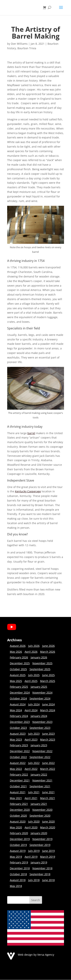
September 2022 (40, 757)
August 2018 (18, 880)
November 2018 (42, 868)
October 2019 (18, 845)
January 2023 (39, 745)
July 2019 (34, 851)
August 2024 (18, 704)
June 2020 (48, 821)
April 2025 (31, 681)
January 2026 (39, 657)
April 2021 (31, 798)
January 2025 (39, 686)
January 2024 (39, 716)
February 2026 (19, 657)
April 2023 (31, 739)
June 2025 (48, 675)
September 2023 (40, 728)
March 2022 (47, 769)
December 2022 (20, 751)
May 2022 (16, 769)
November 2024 (42, 692)
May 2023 (16, 739)
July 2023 (34, 733)
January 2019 (39, 862)
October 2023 (18, 728)
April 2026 (31, 651)
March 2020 (47, 827)
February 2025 (19, 686)
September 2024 (40, 698)
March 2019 (47, 856)
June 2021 (48, 792)
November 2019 (42, 839)
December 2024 (20, 692)
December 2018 (20, 868)
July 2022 (34, 763)
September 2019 (40, 845)
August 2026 (18, 646)
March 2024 (47, 710)
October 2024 (18, 698)
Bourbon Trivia (26, 48)
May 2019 (16, 856)
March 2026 (47, 651)
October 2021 (18, 786)
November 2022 (42, 751)
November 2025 (42, 663)
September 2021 (40, 786)
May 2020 (16, 827)
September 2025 (40, 669)
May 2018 (16, 886)
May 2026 (16, 651)
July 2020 (34, 821)
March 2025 (47, 681)
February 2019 (19, 862)
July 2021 (34, 792)
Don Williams (19, 43)
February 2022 (19, 774)
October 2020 (18, 815)
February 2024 (19, 716)
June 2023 (48, 733)
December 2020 (20, 810)
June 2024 (48, 704)
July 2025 (34, 675)
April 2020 (31, 827)
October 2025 (18, 669)
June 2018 (48, 880)
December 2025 (20, 663)
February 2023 (19, 745)
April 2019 (31, 856)
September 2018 (40, 874)
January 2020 (39, 833)
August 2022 (18, 763)
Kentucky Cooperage (28, 491)
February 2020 (19, 833)
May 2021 (16, 798)
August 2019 (18, 851)
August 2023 (18, 733)
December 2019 (20, 839)
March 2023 (47, 739)
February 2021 (19, 804)
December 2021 (20, 780)
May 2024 (16, 710)
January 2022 (39, 774)
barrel (31, 433)
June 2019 (48, 851)
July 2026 (34, 646)
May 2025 (16, 681)
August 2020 (18, 821)
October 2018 (18, 874)
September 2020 (40, 815)
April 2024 (31, 710)
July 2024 (34, 704)
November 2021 (42, 780)
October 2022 (18, 757)
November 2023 (42, 722)
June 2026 (48, 646)
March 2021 (47, 798)
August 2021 (18, 792)
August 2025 (18, 675)
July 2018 (34, 880)
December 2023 (20, 722)
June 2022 (48, 763)
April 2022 (31, 769)
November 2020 (42, 810)
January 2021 (39, 804)
